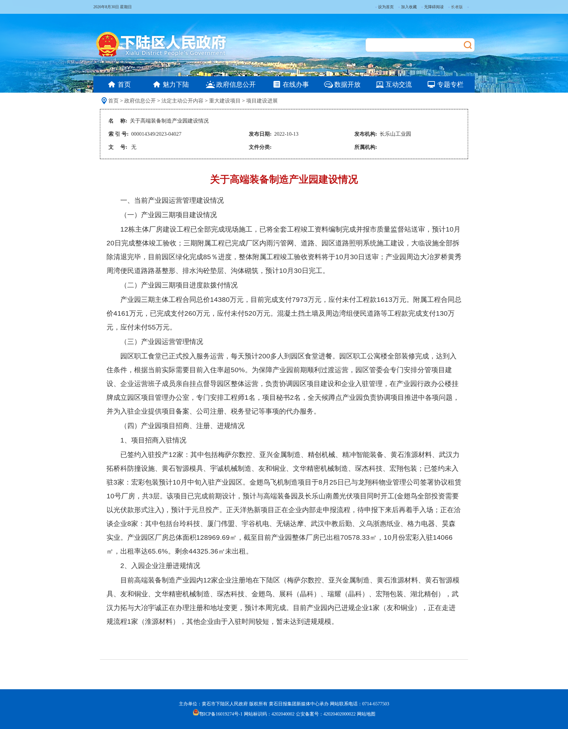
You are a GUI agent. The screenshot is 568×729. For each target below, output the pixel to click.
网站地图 (366, 714)
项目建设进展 (262, 100)
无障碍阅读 (434, 7)
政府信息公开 (140, 100)
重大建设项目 (225, 100)
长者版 (457, 7)
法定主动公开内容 (182, 100)
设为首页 (386, 7)
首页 (113, 100)
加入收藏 (409, 7)
